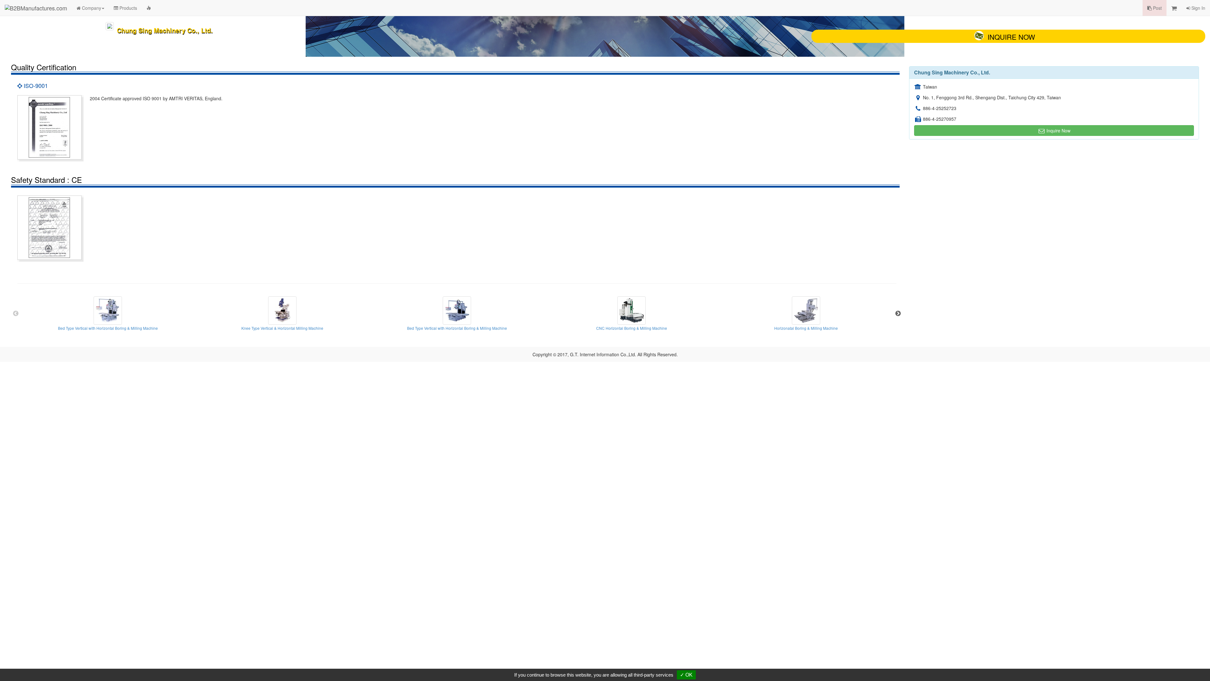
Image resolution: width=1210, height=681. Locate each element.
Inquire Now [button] (1057, 130)
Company (91, 8)
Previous (16, 314)
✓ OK (686, 675)
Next (898, 314)
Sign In (1197, 8)
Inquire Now (1011, 37)
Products (127, 8)
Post (1157, 8)
